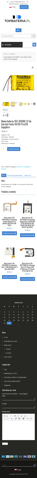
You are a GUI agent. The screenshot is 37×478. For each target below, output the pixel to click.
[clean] (25, 416)
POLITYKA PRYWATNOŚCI (12, 381)
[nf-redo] (31, 418)
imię (3, 396)
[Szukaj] (34, 36)
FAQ (5, 369)
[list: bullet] (7, 418)
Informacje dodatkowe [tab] (14, 175)
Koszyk (8, 349)
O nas (6, 337)
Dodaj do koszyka (13, 149)
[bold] (14, 416)
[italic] (18, 416)
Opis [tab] (3, 175)
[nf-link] (15, 418)
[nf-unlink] (19, 418)
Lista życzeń (8, 357)
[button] (34, 45)
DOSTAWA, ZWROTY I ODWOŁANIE (15, 377)
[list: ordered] (4, 418)
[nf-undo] (27, 418)
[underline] (21, 416)
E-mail (5, 404)
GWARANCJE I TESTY (10, 373)
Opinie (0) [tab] (27, 175)
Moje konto (24, 7)
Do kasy (8, 353)
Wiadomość (6, 412)
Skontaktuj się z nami (10, 341)
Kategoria (8, 45)
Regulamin (7, 385)
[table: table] (23, 418)
